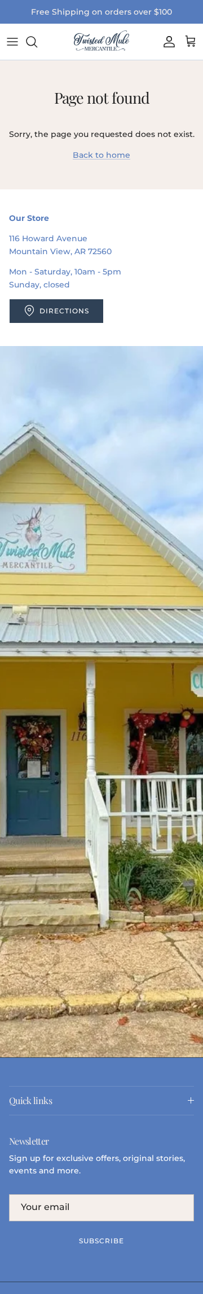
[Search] (37, 41)
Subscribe (101, 1241)
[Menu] (12, 41)
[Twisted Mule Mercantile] (101, 41)
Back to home (101, 155)
